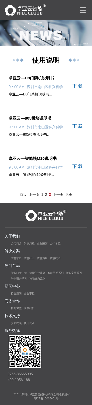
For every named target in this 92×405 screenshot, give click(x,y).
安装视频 (16, 323)
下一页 (58, 194)
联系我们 (29, 308)
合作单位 (55, 243)
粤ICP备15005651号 (46, 398)
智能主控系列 (37, 272)
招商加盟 (16, 308)
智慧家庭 (16, 258)
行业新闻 (16, 293)
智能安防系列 (74, 272)
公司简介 (16, 243)
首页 (23, 194)
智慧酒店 (42, 258)
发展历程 (29, 243)
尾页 (68, 194)
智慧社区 (29, 258)
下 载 (77, 85)
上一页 (34, 194)
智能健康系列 (37, 278)
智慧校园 (55, 258)
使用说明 (29, 323)
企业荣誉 (42, 243)
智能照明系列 (56, 272)
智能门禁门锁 (19, 272)
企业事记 (29, 293)
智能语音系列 (19, 278)
